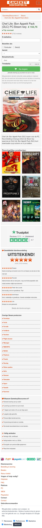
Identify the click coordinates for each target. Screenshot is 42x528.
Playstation (5, 495)
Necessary (8, 521)
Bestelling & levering (8, 467)
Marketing (8, 524)
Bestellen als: (7, 44)
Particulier (7, 47)
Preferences (20, 521)
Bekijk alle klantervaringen (21, 308)
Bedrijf (17, 47)
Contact (3, 500)
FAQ (2, 482)
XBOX (3, 491)
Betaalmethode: (8, 57)
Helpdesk (4, 479)
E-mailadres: (7, 37)
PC (2, 488)
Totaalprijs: (6, 63)
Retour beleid (5, 473)
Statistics (32, 521)
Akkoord (17, 524)
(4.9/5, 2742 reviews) (21, 263)
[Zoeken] (39, 9)
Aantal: (5, 50)
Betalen (3, 470)
